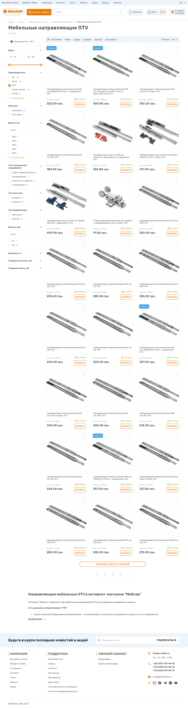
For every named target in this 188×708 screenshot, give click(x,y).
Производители (55, 659)
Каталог (21, 22)
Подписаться (166, 640)
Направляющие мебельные (62, 22)
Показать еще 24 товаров (112, 564)
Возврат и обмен (30, 3)
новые (67, 39)
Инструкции (53, 673)
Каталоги (52, 668)
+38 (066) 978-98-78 (164, 670)
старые (77, 39)
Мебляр (11, 22)
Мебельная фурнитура (38, 22)
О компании (47, 3)
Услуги (72, 3)
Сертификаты (54, 677)
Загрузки (117, 3)
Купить (79, 104)
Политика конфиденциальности (63, 691)
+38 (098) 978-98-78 (164, 667)
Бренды (105, 3)
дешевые (87, 39)
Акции (95, 3)
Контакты (61, 3)
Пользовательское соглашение (62, 687)
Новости (83, 3)
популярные (111, 39)
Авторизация (104, 659)
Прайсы (51, 664)
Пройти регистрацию (108, 664)
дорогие (98, 39)
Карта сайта (53, 682)
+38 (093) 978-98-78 (164, 663)
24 (173, 39)
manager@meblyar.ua (162, 677)
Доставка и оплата (10, 3)
